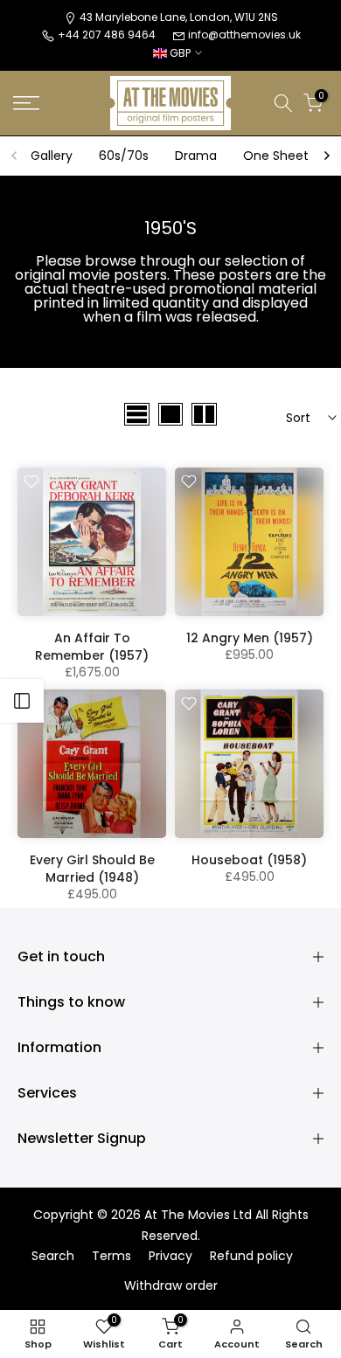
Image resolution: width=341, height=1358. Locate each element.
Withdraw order (171, 1286)
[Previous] (15, 155)
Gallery (52, 155)
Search (52, 1256)
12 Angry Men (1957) (249, 638)
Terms (111, 1256)
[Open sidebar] (22, 701)
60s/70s (124, 155)
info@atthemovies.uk (244, 34)
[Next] (326, 155)
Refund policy (251, 1256)
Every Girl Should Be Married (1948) (92, 868)
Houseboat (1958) (249, 860)
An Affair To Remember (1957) (92, 646)
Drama (196, 155)
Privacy (170, 1256)
